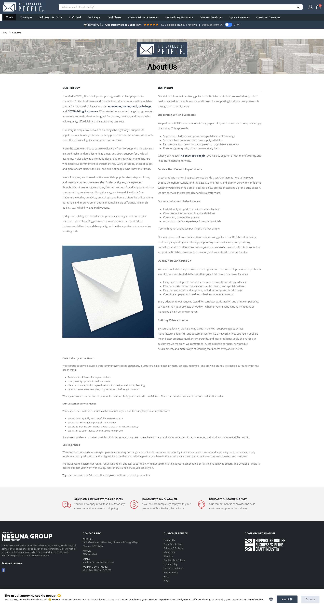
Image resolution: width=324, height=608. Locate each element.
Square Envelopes (239, 17)
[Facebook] (3, 569)
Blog (166, 576)
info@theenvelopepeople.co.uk (98, 562)
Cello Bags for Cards (50, 17)
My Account (170, 552)
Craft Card (75, 17)
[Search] (298, 7)
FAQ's (166, 580)
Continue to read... (12, 562)
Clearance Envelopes (268, 17)
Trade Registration (173, 544)
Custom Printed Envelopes (143, 17)
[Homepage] (23, 7)
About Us (168, 556)
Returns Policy (171, 572)
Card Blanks (114, 17)
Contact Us (169, 539)
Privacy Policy (170, 564)
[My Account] (310, 7)
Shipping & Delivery (173, 548)
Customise (271, 599)
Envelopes (26, 17)
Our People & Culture (174, 560)
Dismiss (310, 599)
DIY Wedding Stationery (179, 17)
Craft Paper (94, 17)
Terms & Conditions (173, 568)
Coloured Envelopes (211, 17)
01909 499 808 (90, 554)
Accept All (287, 599)
